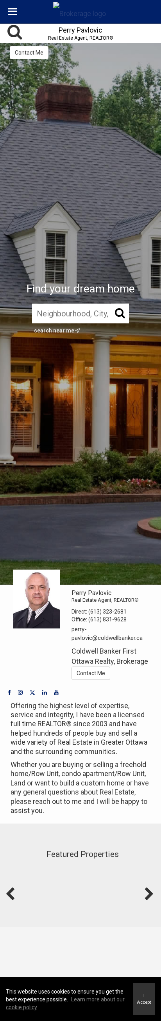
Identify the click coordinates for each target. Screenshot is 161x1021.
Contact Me (29, 52)
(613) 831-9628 (107, 619)
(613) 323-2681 (107, 611)
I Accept (144, 999)
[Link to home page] (80, 12)
